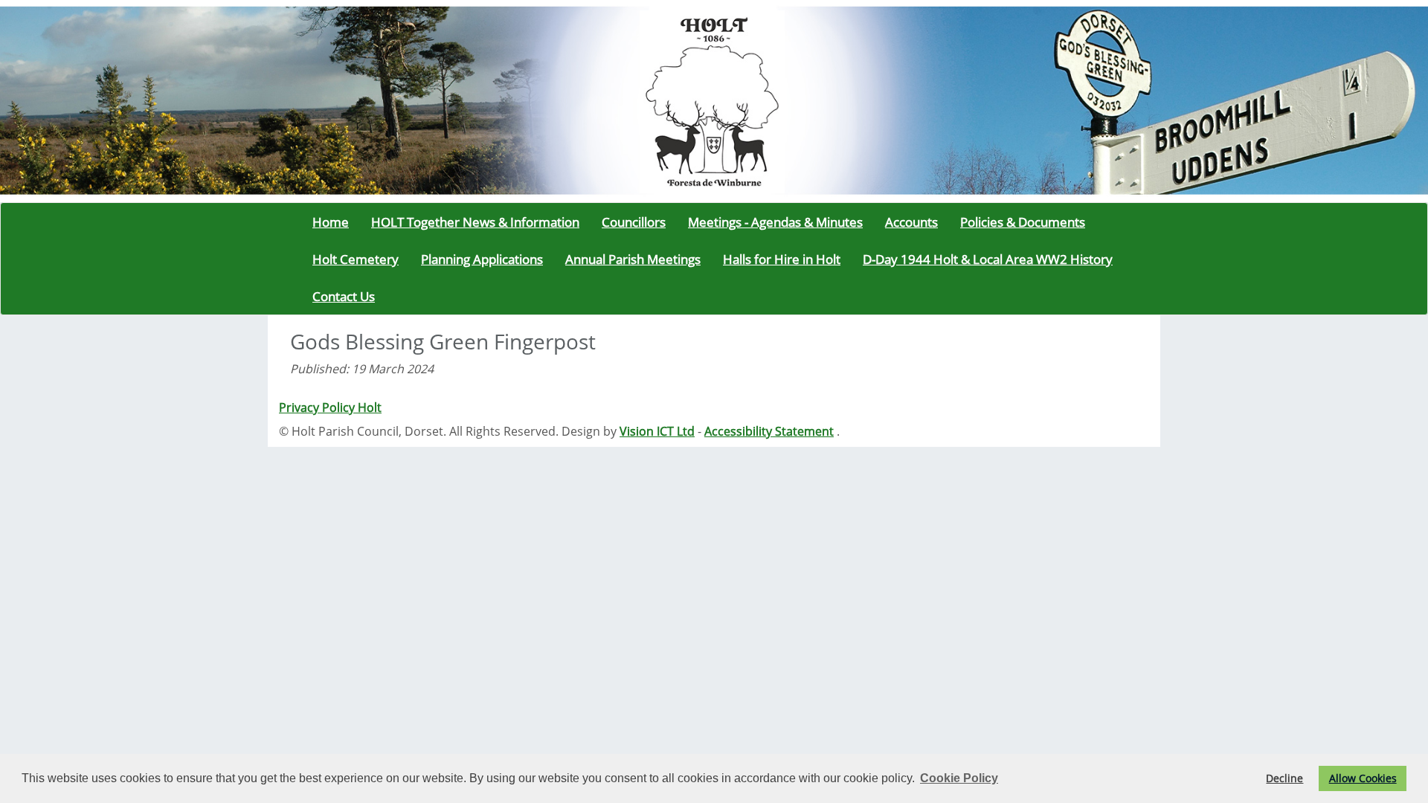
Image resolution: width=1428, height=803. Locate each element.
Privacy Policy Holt (330, 407)
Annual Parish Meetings (633, 259)
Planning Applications (482, 259)
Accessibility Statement (769, 431)
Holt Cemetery (355, 259)
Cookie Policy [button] (959, 778)
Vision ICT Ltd (657, 431)
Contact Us (343, 296)
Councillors (634, 221)
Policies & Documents (1022, 221)
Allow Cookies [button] (1363, 778)
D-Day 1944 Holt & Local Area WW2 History (988, 259)
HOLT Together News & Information (475, 221)
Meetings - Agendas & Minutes (775, 221)
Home (330, 221)
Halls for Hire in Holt (781, 259)
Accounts (911, 221)
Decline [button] (1284, 778)
